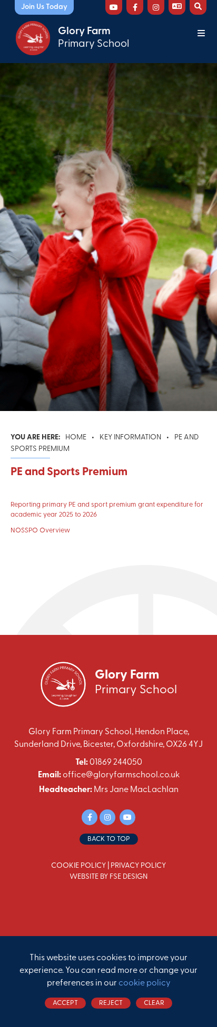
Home (75, 437)
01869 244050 (116, 762)
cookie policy (145, 983)
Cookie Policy (78, 866)
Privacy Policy (138, 866)
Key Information (130, 437)
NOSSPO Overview (40, 530)
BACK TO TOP (108, 839)
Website (84, 877)
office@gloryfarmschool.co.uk (121, 775)
